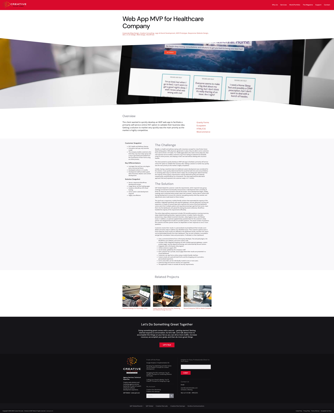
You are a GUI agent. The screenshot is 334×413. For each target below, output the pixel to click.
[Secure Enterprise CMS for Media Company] (198, 286)
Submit (185, 373)
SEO (123, 35)
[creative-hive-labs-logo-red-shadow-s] (14, 2)
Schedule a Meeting (186, 390)
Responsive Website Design (198, 33)
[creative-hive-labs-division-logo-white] (132, 358)
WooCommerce (203, 131)
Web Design (141, 35)
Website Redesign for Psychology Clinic (135, 308)
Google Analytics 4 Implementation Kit (157, 363)
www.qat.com (50, 411)
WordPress (150, 35)
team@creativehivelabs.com (189, 388)
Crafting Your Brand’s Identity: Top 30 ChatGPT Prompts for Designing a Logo (158, 380)
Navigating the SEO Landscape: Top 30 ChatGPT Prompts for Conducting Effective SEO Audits (159, 374)
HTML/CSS (201, 128)
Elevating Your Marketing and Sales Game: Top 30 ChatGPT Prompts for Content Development (159, 367)
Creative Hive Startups (153, 391)
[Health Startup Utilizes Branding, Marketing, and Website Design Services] (167, 286)
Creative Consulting (147, 33)
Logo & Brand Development (165, 33)
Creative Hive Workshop (153, 389)
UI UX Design (131, 35)
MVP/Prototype (181, 33)
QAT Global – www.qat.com (131, 393)
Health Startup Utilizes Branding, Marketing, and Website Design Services (166, 309)
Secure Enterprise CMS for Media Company (197, 308)
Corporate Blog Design (130, 33)
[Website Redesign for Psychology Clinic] (136, 286)
